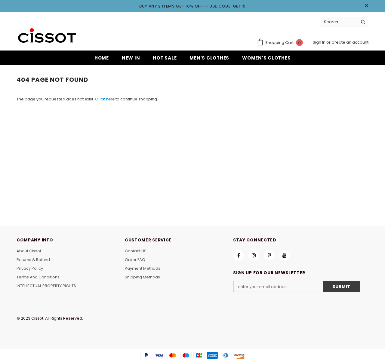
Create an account (349, 42)
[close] (366, 6)
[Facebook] (238, 255)
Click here (105, 99)
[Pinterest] (269, 255)
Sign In (319, 42)
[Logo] (47, 36)
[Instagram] (253, 255)
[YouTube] (284, 255)
